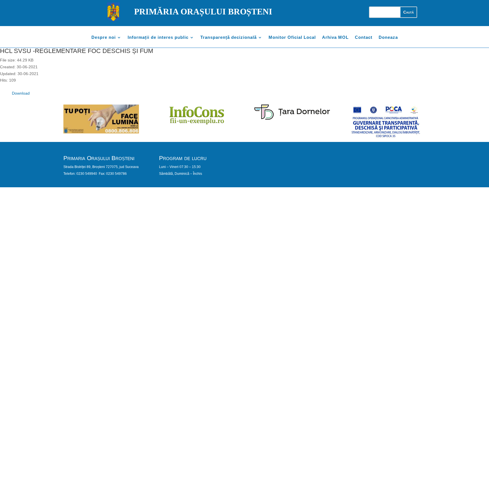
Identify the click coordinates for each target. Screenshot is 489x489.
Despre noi (103, 37)
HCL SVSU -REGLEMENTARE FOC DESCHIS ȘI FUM (76, 50)
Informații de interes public (158, 37)
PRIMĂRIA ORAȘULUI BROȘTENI (203, 11)
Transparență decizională (228, 37)
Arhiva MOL (335, 37)
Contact (363, 37)
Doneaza (388, 37)
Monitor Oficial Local (292, 37)
